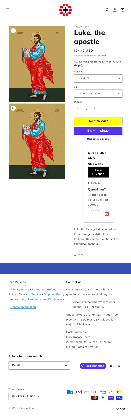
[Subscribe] (66, 366)
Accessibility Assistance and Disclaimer (36, 299)
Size (76, 87)
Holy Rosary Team (25, 408)
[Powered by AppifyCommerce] (107, 214)
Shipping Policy (54, 294)
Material (78, 71)
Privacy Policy (19, 289)
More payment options (98, 139)
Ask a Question (98, 172)
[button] (7, 10)
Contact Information (23, 306)
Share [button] (80, 254)
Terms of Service (30, 294)
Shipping (78, 55)
